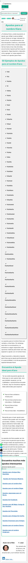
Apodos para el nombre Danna (13, 525)
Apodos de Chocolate (10, 511)
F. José (18, 19)
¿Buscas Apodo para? (8, 467)
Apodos (9, 18)
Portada (3, 18)
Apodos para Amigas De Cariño (14, 516)
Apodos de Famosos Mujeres (13, 479)
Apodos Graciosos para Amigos (14, 521)
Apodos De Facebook (10, 500)
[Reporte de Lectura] (6, 4)
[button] (3, 9)
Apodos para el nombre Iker (12, 483)
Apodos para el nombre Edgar (13, 488)
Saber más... (9, 559)
